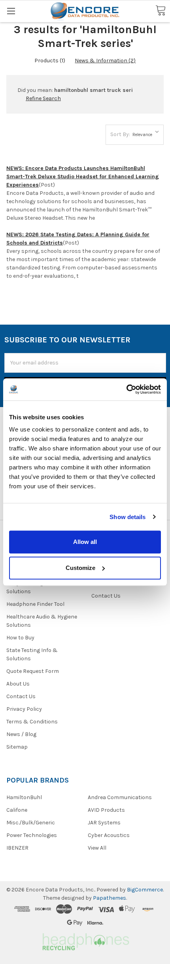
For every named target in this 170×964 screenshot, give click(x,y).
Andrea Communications (120, 797)
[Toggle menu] (11, 11)
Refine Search (43, 98)
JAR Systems (104, 822)
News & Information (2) (105, 60)
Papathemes (109, 898)
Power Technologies (31, 835)
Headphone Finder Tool (35, 604)
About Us (18, 683)
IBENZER (17, 847)
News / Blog (21, 734)
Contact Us (21, 696)
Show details (127, 517)
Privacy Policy (24, 709)
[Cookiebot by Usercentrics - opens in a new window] (126, 389)
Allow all (85, 541)
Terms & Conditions (32, 721)
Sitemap (17, 747)
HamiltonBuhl (24, 797)
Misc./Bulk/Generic (30, 822)
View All (97, 847)
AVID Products (106, 810)
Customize (80, 567)
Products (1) (49, 60)
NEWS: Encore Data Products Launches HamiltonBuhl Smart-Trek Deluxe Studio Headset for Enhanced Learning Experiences (82, 176)
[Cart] (160, 11)
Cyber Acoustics (109, 835)
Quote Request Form (32, 671)
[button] (85, 940)
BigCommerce (145, 889)
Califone (16, 810)
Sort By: (120, 134)
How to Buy (20, 637)
